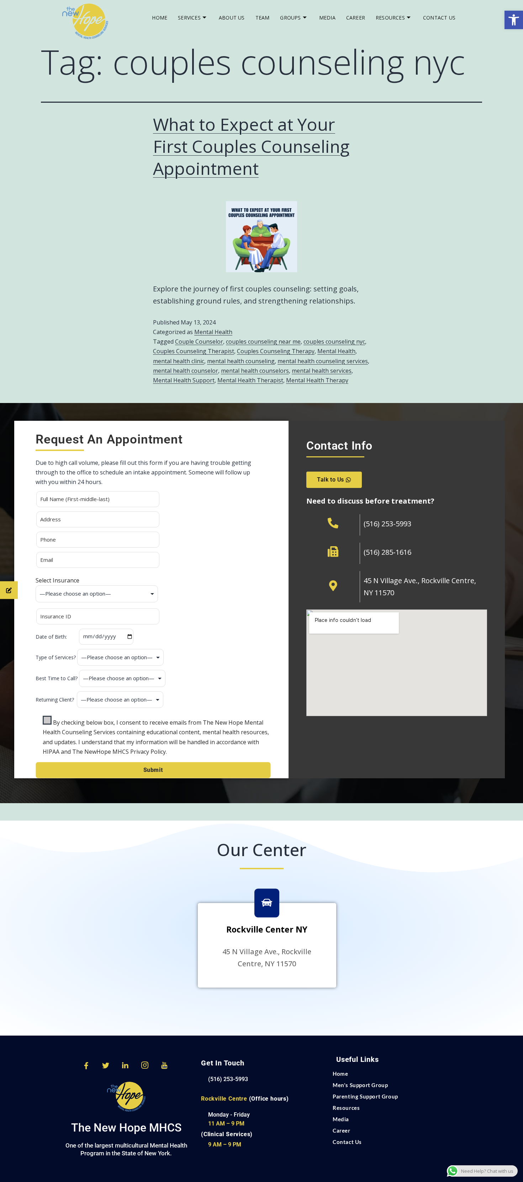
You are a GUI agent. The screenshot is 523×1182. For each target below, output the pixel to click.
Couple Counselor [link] (199, 341)
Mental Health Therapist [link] (250, 380)
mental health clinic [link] (178, 361)
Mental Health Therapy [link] (317, 380)
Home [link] (159, 17)
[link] (513, 20)
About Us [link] (232, 17)
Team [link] (262, 17)
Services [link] (189, 17)
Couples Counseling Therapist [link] (193, 351)
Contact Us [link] (439, 17)
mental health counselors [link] (255, 371)
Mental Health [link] (213, 332)
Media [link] (327, 17)
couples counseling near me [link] (263, 341)
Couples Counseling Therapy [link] (276, 351)
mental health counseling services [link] (323, 361)
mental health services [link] (322, 371)
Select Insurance (57, 580)
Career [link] (355, 17)
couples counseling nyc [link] (334, 341)
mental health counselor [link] (185, 371)
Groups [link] (290, 17)
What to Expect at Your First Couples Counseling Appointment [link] (251, 146)
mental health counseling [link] (241, 361)
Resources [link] (390, 17)
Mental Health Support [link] (184, 380)
